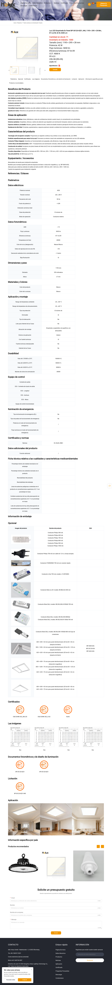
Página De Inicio (25, 3)
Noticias (56, 3)
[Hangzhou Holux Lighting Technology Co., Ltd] (9, 4)
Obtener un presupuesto (103, 4)
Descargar (23, 6)
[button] (98, 846)
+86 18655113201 (15, 953)
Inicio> (15, 22)
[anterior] (9, 70)
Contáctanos (33, 6)
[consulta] (110, 486)
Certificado (64, 3)
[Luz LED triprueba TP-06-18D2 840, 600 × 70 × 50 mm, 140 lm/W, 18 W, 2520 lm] (88, 865)
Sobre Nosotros (37, 3)
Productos (47, 3)
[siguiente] (45, 70)
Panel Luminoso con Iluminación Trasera (32, 22)
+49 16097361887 (17, 960)
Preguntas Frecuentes (76, 3)
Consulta (55, 69)
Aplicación (59, 964)
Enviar (56, 933)
